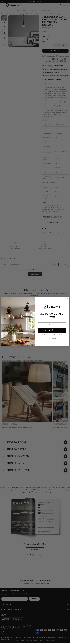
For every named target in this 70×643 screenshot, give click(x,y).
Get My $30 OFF (52, 330)
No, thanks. (52, 338)
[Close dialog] (67, 299)
